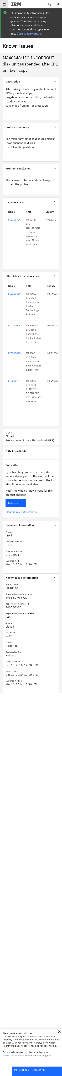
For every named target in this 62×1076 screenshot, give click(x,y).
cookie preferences (13, 1055)
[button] (59, 1031)
